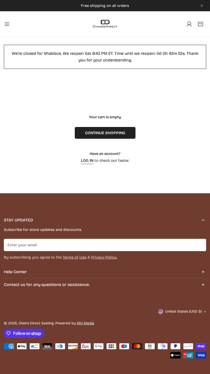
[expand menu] (7, 24)
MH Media (85, 323)
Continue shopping (105, 133)
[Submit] (199, 245)
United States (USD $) (183, 311)
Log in (87, 160)
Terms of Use (74, 257)
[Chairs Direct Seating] (105, 24)
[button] (200, 24)
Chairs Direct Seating (36, 323)
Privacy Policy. (104, 257)
